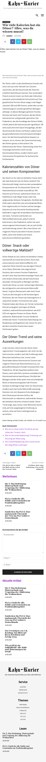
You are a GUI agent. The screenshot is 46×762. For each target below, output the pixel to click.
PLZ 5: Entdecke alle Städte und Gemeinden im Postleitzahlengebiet (17, 501)
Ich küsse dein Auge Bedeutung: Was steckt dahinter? (35, 467)
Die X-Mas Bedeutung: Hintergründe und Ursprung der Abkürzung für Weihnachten (17, 487)
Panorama (6, 22)
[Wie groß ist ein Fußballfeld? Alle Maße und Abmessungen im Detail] (37, 649)
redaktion (9, 36)
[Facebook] (12, 41)
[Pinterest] (23, 41)
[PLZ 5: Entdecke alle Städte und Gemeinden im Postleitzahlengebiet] (36, 502)
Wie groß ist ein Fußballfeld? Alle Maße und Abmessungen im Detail (16, 648)
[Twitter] (18, 41)
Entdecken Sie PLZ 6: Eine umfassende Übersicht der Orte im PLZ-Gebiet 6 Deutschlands (17, 515)
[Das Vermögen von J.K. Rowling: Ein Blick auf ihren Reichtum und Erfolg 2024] (37, 634)
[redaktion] (4, 36)
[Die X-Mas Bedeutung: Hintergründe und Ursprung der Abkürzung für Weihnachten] (36, 487)
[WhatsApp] (29, 41)
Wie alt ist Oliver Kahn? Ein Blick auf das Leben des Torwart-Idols (11, 467)
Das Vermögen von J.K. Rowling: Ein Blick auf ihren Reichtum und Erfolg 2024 (16, 634)
